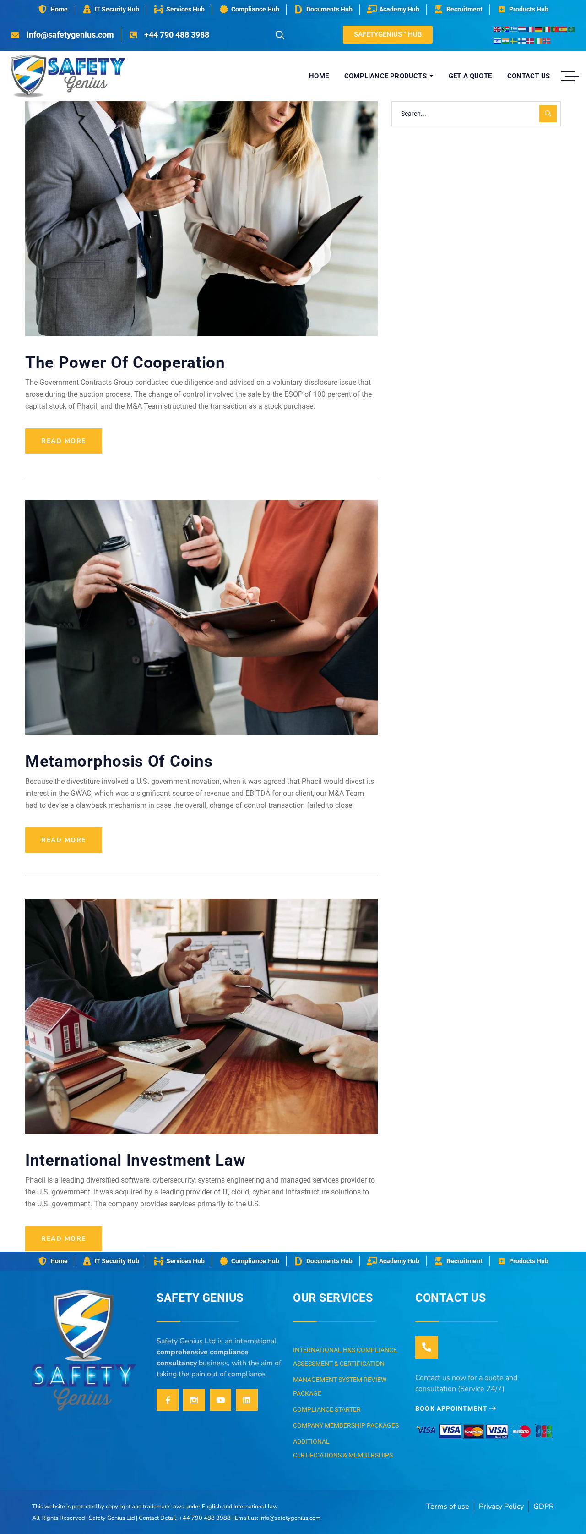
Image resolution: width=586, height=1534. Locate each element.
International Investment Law (135, 1160)
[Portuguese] (555, 28)
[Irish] (539, 40)
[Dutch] (522, 28)
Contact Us (450, 1297)
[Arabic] (572, 28)
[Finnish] (522, 40)
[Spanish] (563, 28)
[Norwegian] (547, 40)
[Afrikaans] (506, 28)
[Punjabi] (506, 40)
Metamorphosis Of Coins (118, 761)
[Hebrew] (498, 40)
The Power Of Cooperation (125, 362)
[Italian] (547, 28)
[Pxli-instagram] (194, 1400)
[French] (530, 28)
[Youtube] (221, 1400)
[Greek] (514, 28)
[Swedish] (514, 40)
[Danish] (530, 40)
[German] (539, 28)
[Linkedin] (247, 1400)
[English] (498, 28)
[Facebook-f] (168, 1400)
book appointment (452, 1408)
